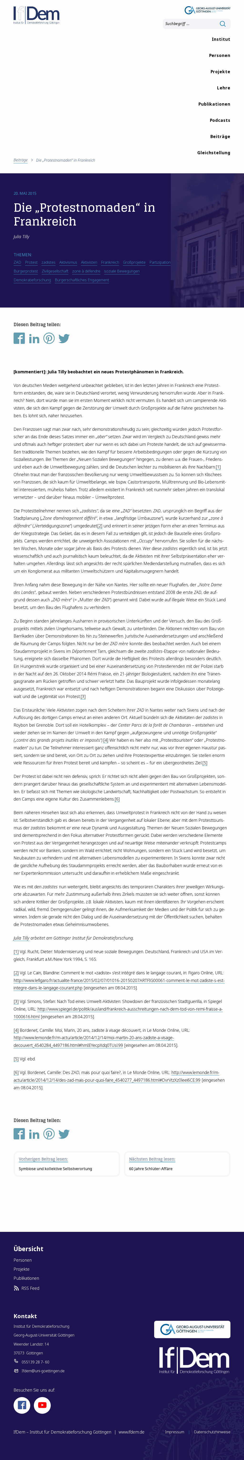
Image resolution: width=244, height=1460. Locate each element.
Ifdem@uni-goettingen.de (43, 1370)
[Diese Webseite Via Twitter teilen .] (64, 340)
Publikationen (214, 104)
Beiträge (220, 136)
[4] (105, 740)
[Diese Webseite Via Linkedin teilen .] (34, 340)
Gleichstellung (213, 152)
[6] (117, 799)
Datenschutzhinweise (212, 1431)
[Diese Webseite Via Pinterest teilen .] (49, 340)
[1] (218, 467)
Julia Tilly (21, 938)
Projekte (220, 71)
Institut (221, 39)
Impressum (174, 1431)
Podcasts (220, 120)
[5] (204, 763)
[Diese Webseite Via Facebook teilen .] (19, 340)
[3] (83, 696)
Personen (219, 55)
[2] (99, 526)
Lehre (223, 88)
